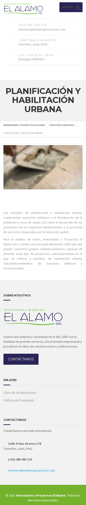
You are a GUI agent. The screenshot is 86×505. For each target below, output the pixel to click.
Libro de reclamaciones (19, 392)
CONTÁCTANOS (21, 359)
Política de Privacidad (18, 400)
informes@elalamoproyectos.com (31, 470)
